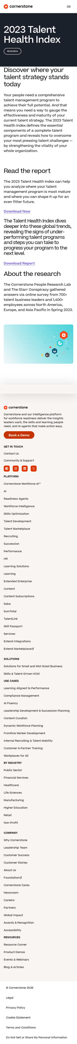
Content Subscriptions (19, 596)
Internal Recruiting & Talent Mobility (28, 741)
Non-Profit (11, 823)
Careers (9, 900)
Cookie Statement (18, 1018)
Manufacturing (14, 800)
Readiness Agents (16, 499)
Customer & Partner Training (23, 748)
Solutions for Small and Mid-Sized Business (33, 666)
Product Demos (14, 952)
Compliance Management (21, 696)
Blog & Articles (14, 967)
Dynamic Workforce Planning (23, 726)
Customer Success (16, 855)
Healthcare (11, 785)
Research (12, 51)
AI (5, 491)
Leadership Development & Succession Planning (37, 711)
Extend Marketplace (17, 649)
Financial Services (16, 778)
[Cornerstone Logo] (18, 6)
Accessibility (12, 930)
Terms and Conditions (21, 1028)
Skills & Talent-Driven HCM (22, 674)
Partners (10, 908)
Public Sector (13, 770)
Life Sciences (13, 793)
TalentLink (11, 619)
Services (9, 634)
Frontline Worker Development (24, 733)
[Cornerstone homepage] (38, 407)
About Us (10, 870)
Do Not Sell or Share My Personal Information (36, 1037)
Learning (10, 574)
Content (9, 589)
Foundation (11, 878)
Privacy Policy (15, 1008)
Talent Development (17, 521)
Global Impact (13, 915)
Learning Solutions (16, 566)
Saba (7, 604)
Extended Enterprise (18, 581)
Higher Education (15, 808)
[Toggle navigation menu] (67, 6)
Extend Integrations (17, 641)
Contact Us (11, 454)
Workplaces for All (16, 756)
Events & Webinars (16, 960)
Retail (8, 815)
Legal (9, 998)
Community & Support (19, 461)
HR (6, 559)
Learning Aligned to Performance (26, 688)
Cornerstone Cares (17, 885)
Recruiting (11, 536)
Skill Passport (13, 626)
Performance (13, 551)
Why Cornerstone (15, 840)
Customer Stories (15, 863)
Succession (11, 544)
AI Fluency (11, 703)
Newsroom (11, 893)
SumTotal (10, 611)
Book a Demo (19, 435)
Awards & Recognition (19, 923)
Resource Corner (15, 945)
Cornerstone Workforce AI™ (22, 484)
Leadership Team (15, 848)
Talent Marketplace (17, 529)
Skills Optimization (16, 514)
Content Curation (15, 718)
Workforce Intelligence (19, 506)
